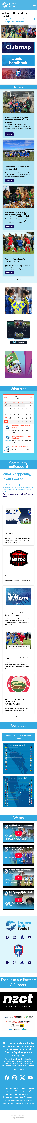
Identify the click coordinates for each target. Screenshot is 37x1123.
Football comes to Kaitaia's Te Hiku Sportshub (17, 168)
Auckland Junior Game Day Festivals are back (15, 260)
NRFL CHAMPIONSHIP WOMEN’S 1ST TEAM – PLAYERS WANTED (14, 702)
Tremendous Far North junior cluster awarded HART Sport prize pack (16, 119)
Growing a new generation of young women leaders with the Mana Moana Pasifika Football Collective (17, 214)
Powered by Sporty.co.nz (18, 1115)
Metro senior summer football (16, 576)
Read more (9, 134)
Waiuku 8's (9, 534)
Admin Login (19, 1117)
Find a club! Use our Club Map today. (18, 737)
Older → (18, 279)
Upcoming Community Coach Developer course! (16, 614)
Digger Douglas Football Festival (17, 658)
